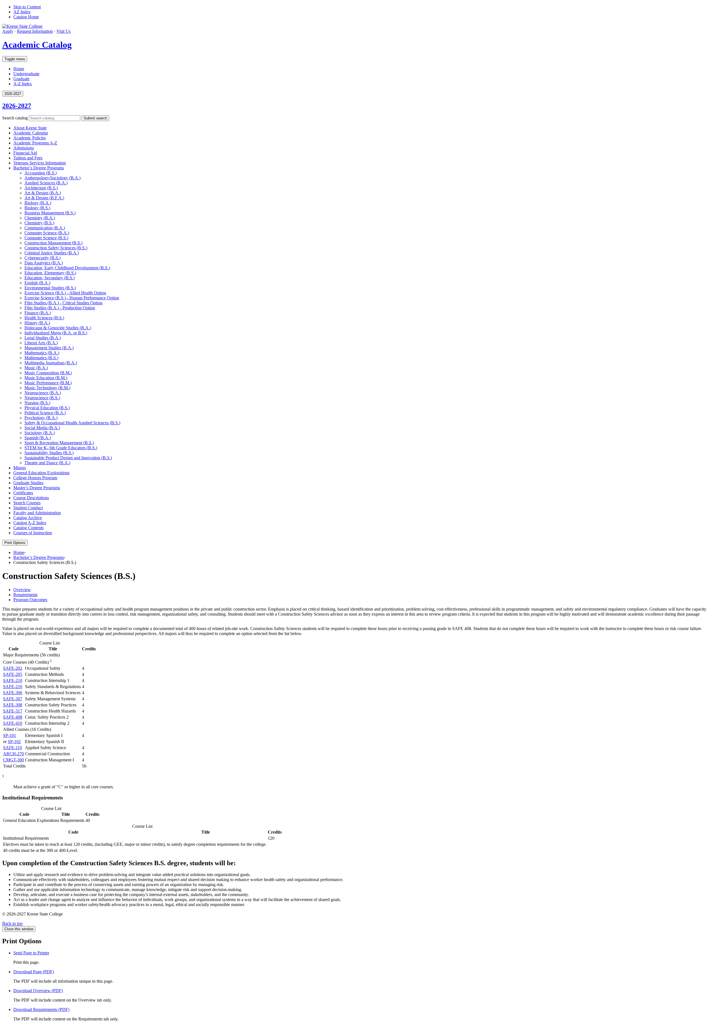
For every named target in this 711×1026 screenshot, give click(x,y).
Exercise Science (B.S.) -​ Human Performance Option (71, 297)
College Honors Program (35, 477)
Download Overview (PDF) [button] (38, 990)
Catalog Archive (27, 517)
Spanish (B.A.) (37, 437)
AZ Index (22, 11)
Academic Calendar (30, 133)
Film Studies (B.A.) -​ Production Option (59, 307)
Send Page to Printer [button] (31, 952)
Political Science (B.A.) (45, 412)
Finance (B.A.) (37, 312)
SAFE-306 (12, 692)
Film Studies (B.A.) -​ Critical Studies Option (63, 302)
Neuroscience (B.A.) (42, 392)
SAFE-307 (12, 698)
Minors (19, 467)
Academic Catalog (37, 45)
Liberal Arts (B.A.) (41, 342)
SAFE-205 (12, 674)
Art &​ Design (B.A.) (42, 192)
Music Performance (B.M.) (48, 382)
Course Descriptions (31, 497)
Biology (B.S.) (37, 207)
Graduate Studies (28, 482)
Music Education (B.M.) (45, 377)
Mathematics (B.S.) (41, 357)
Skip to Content (27, 6)
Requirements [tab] (25, 594)
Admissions (23, 148)
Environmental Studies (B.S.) (50, 287)
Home (18, 68)
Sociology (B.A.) (39, 432)
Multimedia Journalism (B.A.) (50, 362)
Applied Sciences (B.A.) (45, 182)
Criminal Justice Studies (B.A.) (51, 252)
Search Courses (27, 502)
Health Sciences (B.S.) (44, 317)
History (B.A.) (37, 322)
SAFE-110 (12, 747)
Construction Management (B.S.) (53, 242)
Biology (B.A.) (37, 202)
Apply (7, 31)
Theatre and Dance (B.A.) (47, 462)
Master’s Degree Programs (36, 487)
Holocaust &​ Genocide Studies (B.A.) (57, 327)
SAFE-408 (12, 717)
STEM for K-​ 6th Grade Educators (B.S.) (60, 447)
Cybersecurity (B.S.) (42, 257)
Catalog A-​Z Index (29, 522)
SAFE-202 (12, 668)
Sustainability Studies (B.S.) (49, 452)
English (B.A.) (37, 282)
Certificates (23, 492)
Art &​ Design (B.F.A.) (44, 197)
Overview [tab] (22, 589)
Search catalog (15, 118)
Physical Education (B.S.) (47, 407)
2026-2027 (16, 105)
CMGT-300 (13, 759)
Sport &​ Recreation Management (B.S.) (59, 442)
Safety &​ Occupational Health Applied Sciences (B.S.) (72, 422)
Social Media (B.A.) (42, 427)
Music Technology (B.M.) (47, 387)
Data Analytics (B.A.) (43, 262)
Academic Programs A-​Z (35, 143)
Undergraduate (26, 73)
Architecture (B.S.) (41, 187)
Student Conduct (28, 507)
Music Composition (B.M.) (48, 372)
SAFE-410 (12, 723)
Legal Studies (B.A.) (42, 337)
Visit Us (63, 31)
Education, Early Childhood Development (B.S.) (67, 267)
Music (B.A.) (36, 367)
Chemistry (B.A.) (39, 217)
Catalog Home (26, 16)
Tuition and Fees (27, 157)
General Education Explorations (41, 472)
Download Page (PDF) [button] (33, 971)
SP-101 (9, 735)
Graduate (21, 78)
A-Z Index (22, 83)
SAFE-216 (12, 686)
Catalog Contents (28, 527)
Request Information (35, 31)
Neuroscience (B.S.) (42, 397)
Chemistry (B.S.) (39, 222)
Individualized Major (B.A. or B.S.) (55, 332)
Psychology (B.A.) (40, 417)
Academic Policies (29, 138)
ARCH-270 (13, 753)
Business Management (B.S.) (50, 212)
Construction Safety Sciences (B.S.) (55, 247)
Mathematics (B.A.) (41, 352)
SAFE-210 (12, 680)
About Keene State (30, 128)
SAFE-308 (12, 705)
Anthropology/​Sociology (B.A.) (52, 177)
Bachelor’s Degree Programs (38, 167)
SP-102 (14, 741)
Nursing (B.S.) (37, 402)
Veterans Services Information (39, 162)
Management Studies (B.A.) (49, 347)
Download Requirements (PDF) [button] (41, 1009)
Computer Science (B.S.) (46, 237)
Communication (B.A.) (44, 227)
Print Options (15, 543)
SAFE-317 (12, 711)
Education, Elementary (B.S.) (50, 272)
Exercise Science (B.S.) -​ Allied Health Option (65, 292)
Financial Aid (25, 152)
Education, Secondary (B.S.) (49, 277)
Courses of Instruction (32, 532)
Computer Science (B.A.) (46, 232)
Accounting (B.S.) (40, 172)
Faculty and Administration (37, 512)
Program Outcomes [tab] (30, 599)
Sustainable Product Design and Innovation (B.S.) (68, 457)
